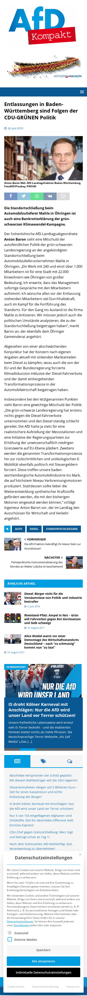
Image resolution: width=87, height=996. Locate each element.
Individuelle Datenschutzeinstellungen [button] (43, 972)
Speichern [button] (43, 950)
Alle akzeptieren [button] (43, 961)
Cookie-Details (15, 986)
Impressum (73, 986)
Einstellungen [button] (22, 925)
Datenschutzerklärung (20, 921)
